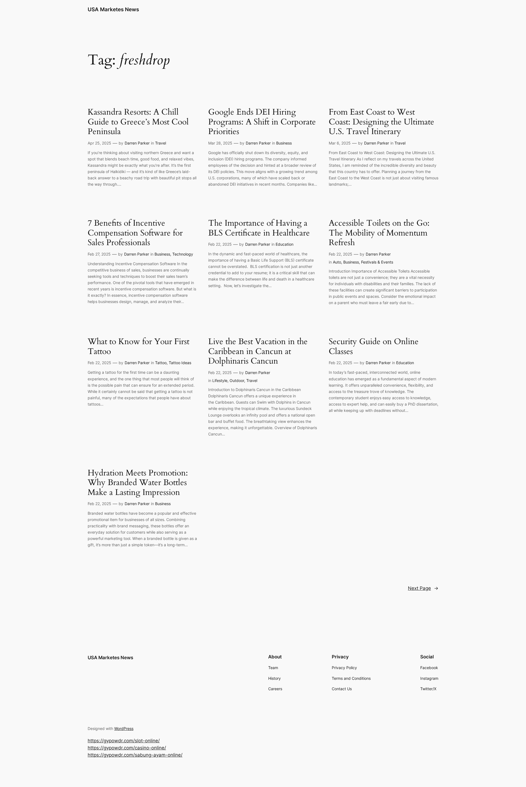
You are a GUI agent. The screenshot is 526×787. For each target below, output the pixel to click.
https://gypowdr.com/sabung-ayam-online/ (135, 755)
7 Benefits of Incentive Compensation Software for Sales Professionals (135, 233)
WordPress (123, 728)
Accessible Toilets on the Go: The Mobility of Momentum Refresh (379, 233)
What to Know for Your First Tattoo (138, 346)
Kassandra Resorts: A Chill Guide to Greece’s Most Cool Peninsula (138, 122)
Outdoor (237, 380)
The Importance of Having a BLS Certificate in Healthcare (259, 228)
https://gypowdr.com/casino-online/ (127, 748)
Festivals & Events (377, 262)
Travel (160, 143)
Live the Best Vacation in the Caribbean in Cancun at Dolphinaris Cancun (258, 351)
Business (284, 143)
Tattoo (161, 362)
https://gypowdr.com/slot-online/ (124, 740)
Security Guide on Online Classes (374, 346)
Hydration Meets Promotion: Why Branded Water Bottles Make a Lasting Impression (138, 483)
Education (284, 244)
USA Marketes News (113, 9)
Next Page (423, 588)
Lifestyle (219, 380)
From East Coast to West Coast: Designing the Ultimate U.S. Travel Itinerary (381, 122)
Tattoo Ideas (180, 362)
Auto (337, 262)
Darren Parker (137, 143)
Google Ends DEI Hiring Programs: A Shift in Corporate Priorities (262, 122)
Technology (182, 254)
